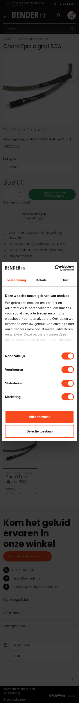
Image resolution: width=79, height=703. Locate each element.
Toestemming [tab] (15, 280)
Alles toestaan (39, 417)
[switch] (67, 369)
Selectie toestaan (40, 431)
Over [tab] (65, 280)
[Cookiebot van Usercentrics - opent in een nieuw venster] (56, 268)
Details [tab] (41, 280)
